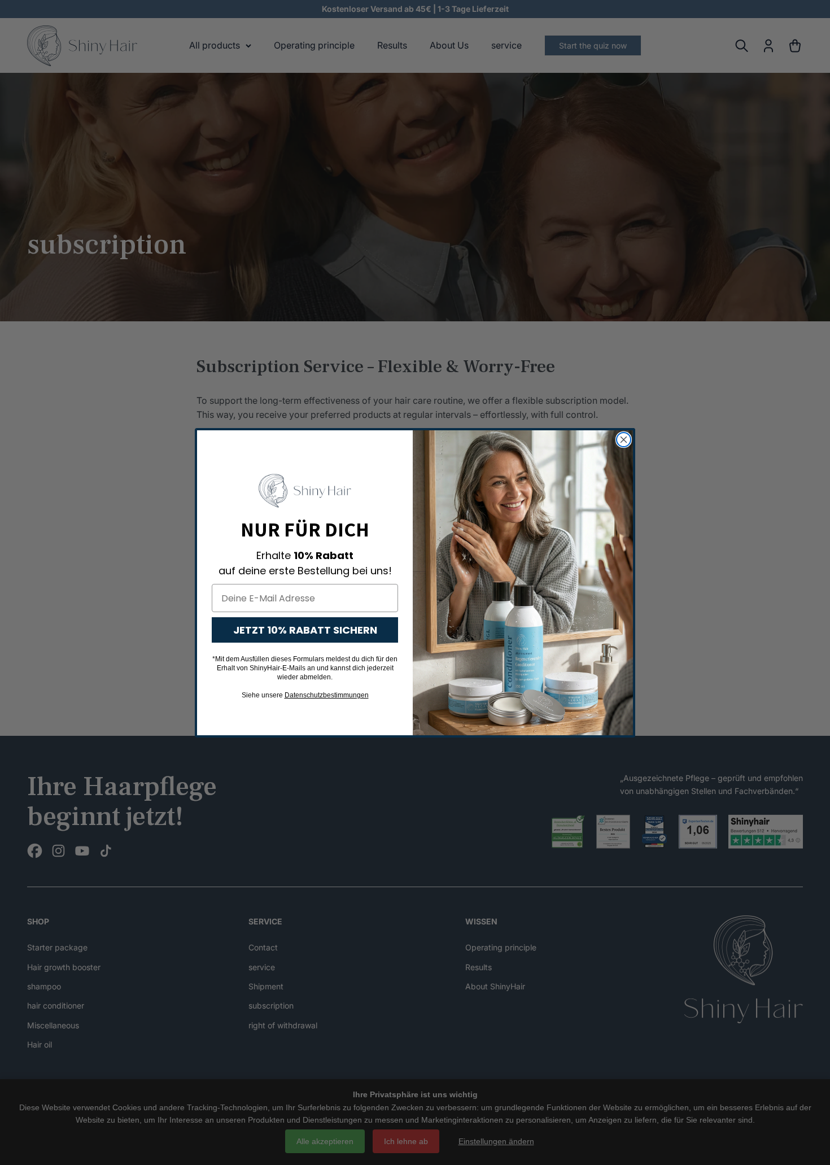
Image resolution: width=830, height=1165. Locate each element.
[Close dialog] (624, 440)
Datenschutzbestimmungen (327, 695)
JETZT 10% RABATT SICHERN (305, 630)
